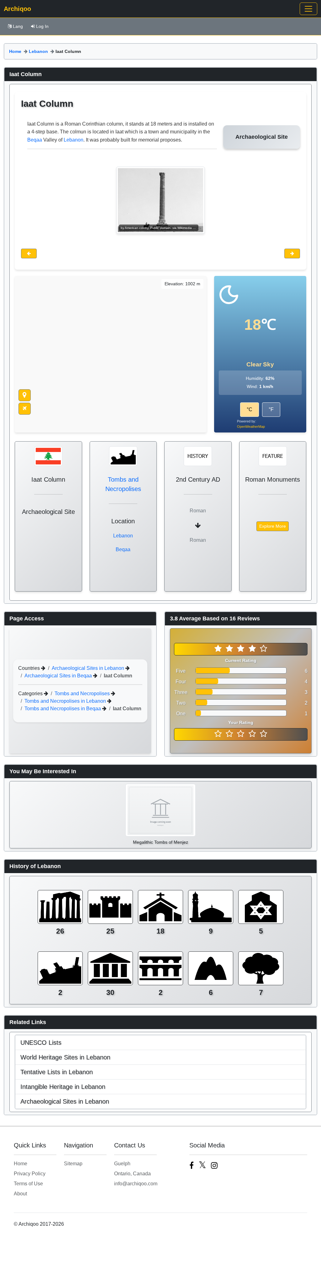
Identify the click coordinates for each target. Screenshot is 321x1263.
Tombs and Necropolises (83, 693)
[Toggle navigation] (308, 9)
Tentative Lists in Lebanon (56, 1072)
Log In (42, 26)
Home (15, 51)
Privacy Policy (29, 1173)
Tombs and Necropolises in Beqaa (63, 708)
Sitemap (73, 1163)
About (20, 1193)
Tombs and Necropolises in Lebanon (65, 701)
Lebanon (38, 51)
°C (249, 409)
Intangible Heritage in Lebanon (62, 1086)
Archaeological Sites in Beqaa (58, 675)
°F (271, 409)
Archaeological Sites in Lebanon (88, 668)
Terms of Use (28, 1183)
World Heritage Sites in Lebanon (65, 1057)
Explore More (272, 526)
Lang (18, 26)
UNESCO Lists (40, 1042)
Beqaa (34, 139)
